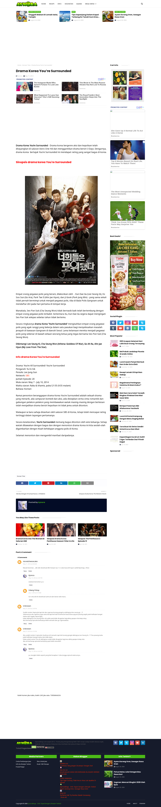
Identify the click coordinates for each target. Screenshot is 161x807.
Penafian (142, 803)
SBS (27, 375)
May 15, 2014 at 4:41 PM (35, 578)
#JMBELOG (64, 764)
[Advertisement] (80, 43)
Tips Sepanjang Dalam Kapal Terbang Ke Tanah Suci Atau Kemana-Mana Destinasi (84, 16)
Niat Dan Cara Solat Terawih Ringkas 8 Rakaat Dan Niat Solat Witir (132, 395)
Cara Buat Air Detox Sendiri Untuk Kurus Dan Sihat (131, 427)
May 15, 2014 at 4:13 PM (30, 631)
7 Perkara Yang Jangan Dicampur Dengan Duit (76, 766)
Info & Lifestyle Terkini (23, 764)
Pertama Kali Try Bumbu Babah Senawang (75, 795)
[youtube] (135, 322)
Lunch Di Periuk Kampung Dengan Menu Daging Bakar (132, 417)
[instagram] (128, 322)
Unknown (27, 606)
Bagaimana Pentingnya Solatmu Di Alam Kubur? (130, 384)
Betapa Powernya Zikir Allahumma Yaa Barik (129, 407)
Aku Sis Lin (64, 770)
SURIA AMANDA (66, 778)
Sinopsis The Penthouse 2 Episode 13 (89, 540)
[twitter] (120, 322)
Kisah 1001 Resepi (43, 764)
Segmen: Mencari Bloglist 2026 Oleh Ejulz (129, 783)
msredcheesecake (30, 561)
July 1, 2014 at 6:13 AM (35, 593)
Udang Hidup (33, 590)
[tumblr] (113, 328)
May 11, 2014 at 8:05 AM (30, 564)
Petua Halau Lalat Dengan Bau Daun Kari (127, 773)
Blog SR (63, 793)
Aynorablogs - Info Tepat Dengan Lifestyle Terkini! (78, 787)
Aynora (20, 76)
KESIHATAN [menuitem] (69, 4)
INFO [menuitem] (59, 4)
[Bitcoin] (120, 78)
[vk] (128, 328)
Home (19, 65)
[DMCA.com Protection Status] (38, 748)
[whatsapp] (135, 328)
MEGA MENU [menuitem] (89, 4)
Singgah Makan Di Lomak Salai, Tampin (43, 16)
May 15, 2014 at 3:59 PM (30, 608)
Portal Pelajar (20, 767)
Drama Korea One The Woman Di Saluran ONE (30, 540)
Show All (64, 797)
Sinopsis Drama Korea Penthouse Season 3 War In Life (60, 540)
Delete (30, 571)
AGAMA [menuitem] (79, 4)
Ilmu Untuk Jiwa (42, 761)
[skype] (142, 322)
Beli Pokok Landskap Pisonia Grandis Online (132, 352)
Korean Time (26, 65)
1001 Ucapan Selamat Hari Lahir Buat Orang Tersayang (132, 342)
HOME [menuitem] (43, 4)
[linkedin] (143, 743)
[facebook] (113, 322)
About (135, 803)
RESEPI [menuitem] (51, 4)
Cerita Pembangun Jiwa (23, 761)
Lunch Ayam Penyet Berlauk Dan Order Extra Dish (132, 363)
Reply (25, 571)
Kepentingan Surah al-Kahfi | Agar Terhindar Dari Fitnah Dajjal (132, 439)
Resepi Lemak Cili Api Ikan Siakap (131, 373)
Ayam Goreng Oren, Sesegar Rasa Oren (127, 16)
